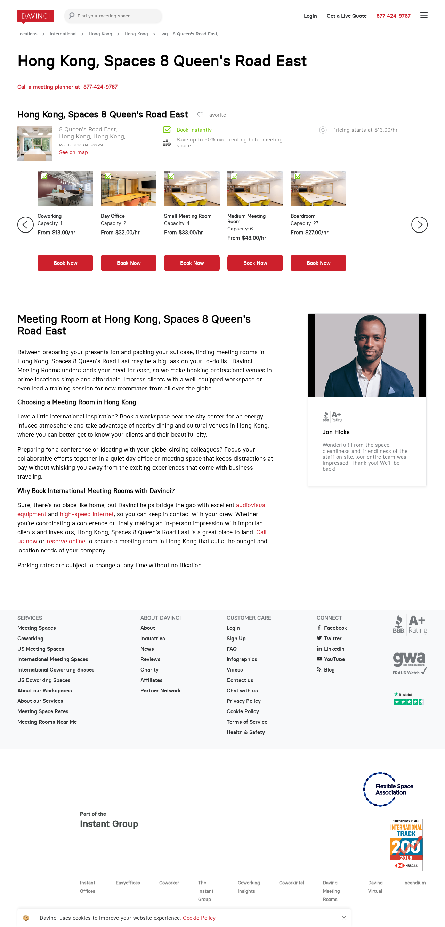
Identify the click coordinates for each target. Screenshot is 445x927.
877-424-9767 (394, 16)
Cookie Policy (243, 711)
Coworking (30, 638)
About (147, 628)
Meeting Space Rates (42, 711)
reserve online (66, 541)
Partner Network (160, 691)
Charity (149, 670)
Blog (329, 670)
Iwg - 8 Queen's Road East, (189, 33)
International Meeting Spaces (52, 659)
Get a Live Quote (347, 16)
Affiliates (151, 680)
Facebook (335, 628)
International (63, 33)
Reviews (150, 659)
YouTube (334, 659)
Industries (152, 638)
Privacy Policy (244, 701)
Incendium (414, 882)
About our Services (40, 701)
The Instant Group (205, 891)
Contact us (240, 680)
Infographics (242, 659)
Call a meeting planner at (67, 87)
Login (310, 16)
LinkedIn (334, 649)
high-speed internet (87, 514)
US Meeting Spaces (40, 649)
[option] (65, 225)
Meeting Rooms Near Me (47, 722)
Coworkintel (291, 882)
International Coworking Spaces (56, 670)
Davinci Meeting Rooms (331, 891)
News (147, 649)
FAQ (232, 649)
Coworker (169, 882)
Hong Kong (100, 33)
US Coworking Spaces (44, 680)
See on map (73, 152)
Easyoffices (128, 882)
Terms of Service (247, 722)
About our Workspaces (44, 691)
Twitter (333, 638)
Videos (235, 670)
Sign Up (236, 638)
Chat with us (242, 691)
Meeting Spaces (36, 628)
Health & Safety (246, 732)
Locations (27, 33)
